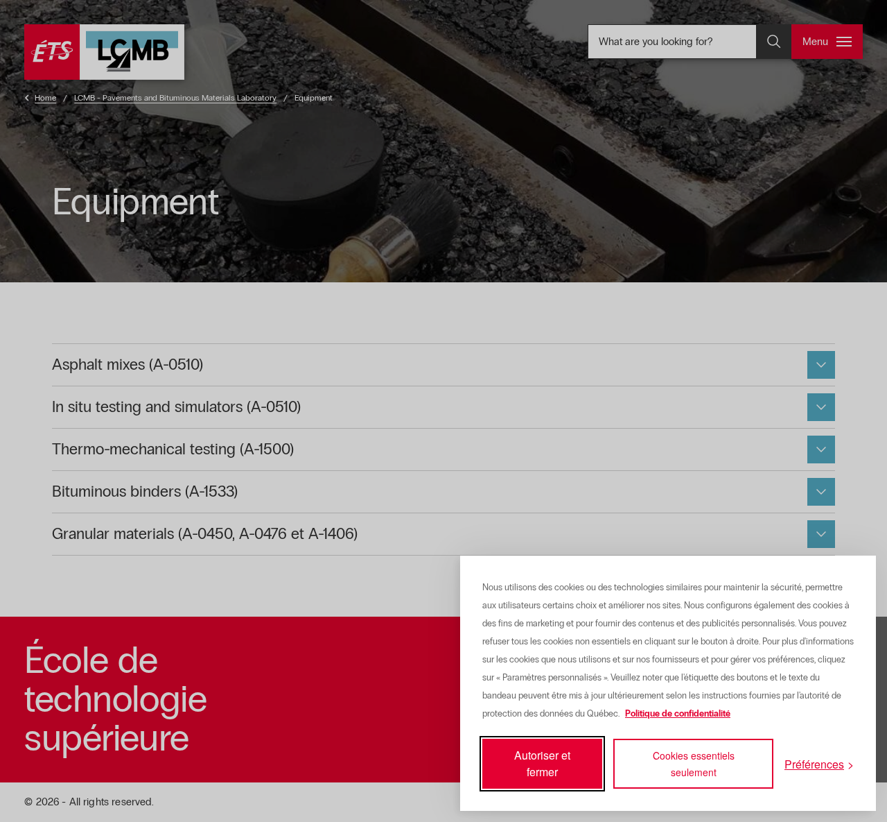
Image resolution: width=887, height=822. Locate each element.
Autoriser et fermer (542, 763)
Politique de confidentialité (677, 713)
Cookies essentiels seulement (694, 763)
